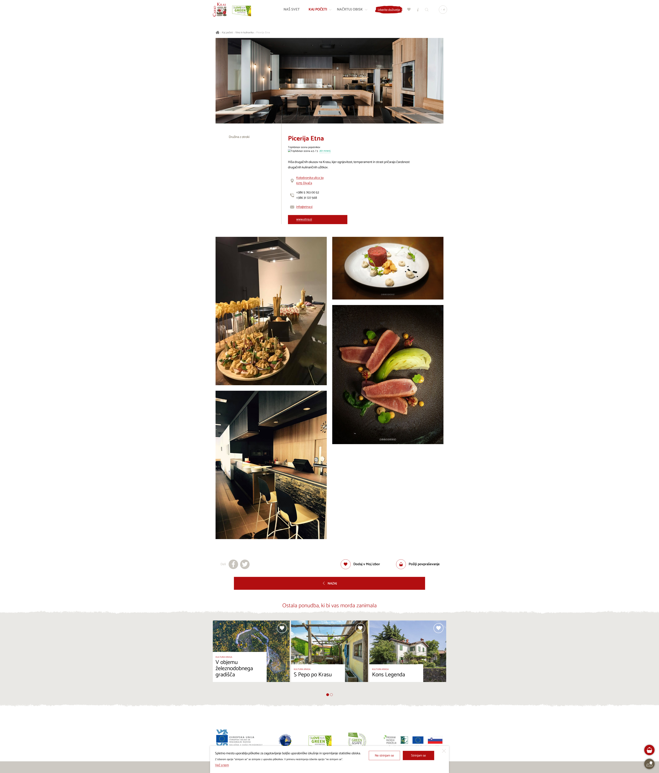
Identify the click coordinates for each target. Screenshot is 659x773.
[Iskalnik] (426, 9)
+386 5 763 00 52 (307, 192)
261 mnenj (325, 151)
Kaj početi (227, 32)
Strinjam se (418, 755)
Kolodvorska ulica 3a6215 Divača (309, 180)
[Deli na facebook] (233, 564)
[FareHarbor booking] (649, 750)
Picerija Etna (263, 32)
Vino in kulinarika (244, 32)
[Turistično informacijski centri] (417, 9)
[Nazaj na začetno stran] (220, 9)
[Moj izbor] (409, 9)
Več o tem (222, 765)
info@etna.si (304, 207)
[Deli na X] (245, 564)
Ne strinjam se (384, 755)
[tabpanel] (251, 656)
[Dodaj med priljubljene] (282, 628)
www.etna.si (304, 219)
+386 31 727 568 (306, 197)
